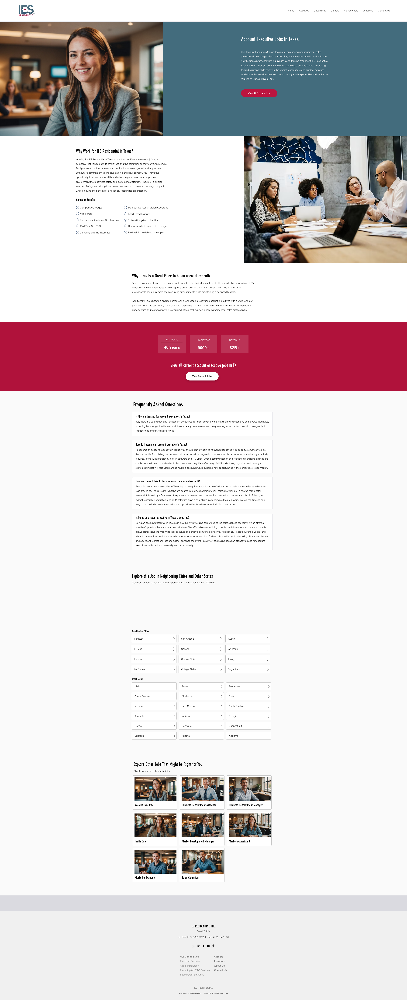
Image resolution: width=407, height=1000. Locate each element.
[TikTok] (213, 946)
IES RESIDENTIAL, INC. (203, 926)
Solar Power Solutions (192, 974)
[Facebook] (203, 946)
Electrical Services (190, 961)
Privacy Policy (209, 993)
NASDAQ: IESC (203, 931)
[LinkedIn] (194, 946)
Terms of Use (222, 993)
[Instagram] (198, 946)
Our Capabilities (189, 956)
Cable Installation (189, 965)
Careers (218, 956)
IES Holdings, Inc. (203, 987)
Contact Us (220, 970)
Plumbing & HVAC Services (195, 970)
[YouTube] (208, 946)
